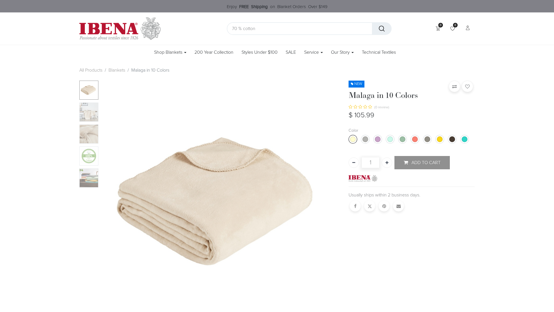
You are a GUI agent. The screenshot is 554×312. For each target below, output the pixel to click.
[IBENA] (363, 178)
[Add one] (387, 162)
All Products (90, 70)
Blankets (116, 70)
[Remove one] (354, 162)
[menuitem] (213, 52)
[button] (118, 201)
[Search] (382, 28)
